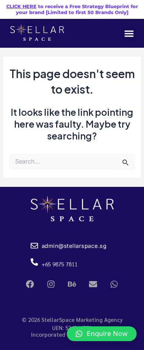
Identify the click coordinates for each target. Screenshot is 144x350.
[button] (129, 33)
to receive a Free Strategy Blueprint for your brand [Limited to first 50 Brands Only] (72, 9)
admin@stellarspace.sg (74, 245)
